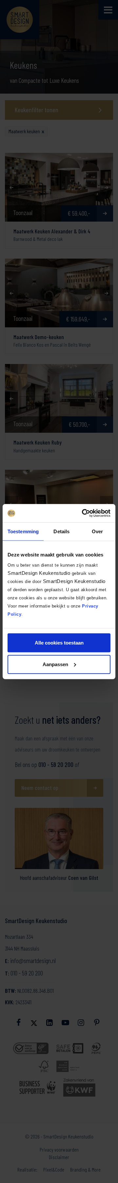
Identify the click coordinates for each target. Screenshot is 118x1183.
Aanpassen (55, 664)
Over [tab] (97, 531)
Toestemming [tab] (23, 531)
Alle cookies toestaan (59, 643)
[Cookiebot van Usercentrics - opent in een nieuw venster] (83, 513)
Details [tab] (61, 531)
